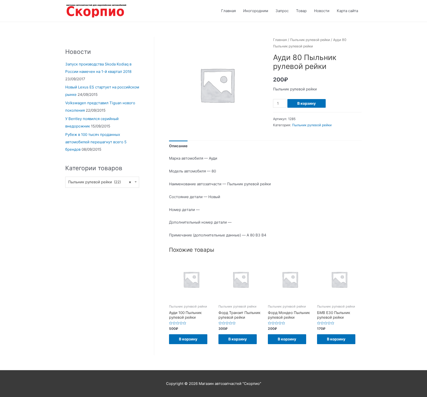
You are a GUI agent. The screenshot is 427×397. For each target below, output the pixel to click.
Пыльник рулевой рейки (310, 40)
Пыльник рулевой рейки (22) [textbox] (99, 182)
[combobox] (102, 182)
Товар (301, 10)
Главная (228, 10)
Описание (178, 146)
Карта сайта (347, 10)
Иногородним (255, 10)
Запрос (282, 10)
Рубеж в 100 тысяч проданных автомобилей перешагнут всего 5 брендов (96, 142)
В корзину (306, 103)
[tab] (178, 146)
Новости (321, 10)
